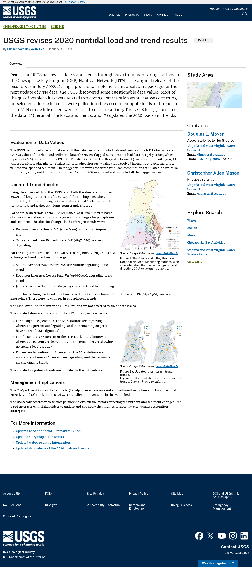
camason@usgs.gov (211, 193)
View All (193, 262)
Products (132, 14)
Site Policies (95, 493)
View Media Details (167, 253)
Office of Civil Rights (17, 516)
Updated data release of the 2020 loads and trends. (53, 448)
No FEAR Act (12, 505)
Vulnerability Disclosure (103, 505)
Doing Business (181, 505)
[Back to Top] (239, 554)
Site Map (177, 493)
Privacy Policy (138, 493)
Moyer (192, 235)
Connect (163, 14)
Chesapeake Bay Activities (24, 26)
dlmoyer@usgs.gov (211, 154)
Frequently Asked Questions (228, 8)
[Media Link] (151, 215)
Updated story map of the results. (40, 437)
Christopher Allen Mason (213, 172)
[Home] (19, 18)
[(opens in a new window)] (199, 535)
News (148, 14)
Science (114, 14)
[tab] (16, 63)
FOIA (48, 493)
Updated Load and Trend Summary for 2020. (48, 431)
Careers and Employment (137, 506)
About (179, 14)
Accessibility (12, 493)
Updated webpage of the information (43, 442)
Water (191, 220)
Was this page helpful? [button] (218, 563)
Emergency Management (222, 506)
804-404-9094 (209, 159)
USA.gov (51, 505)
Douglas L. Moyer (205, 133)
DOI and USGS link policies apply (226, 495)
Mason (192, 228)
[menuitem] (114, 12)
